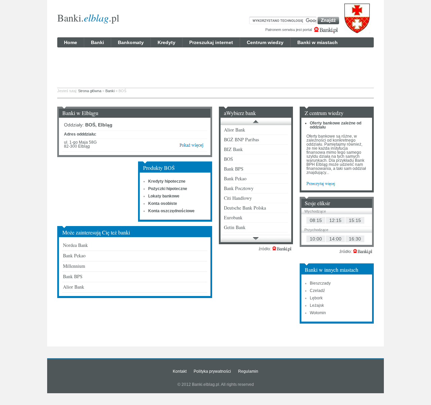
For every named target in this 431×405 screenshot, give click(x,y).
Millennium (74, 266)
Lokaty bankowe (163, 196)
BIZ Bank (233, 149)
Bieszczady (320, 283)
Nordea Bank (75, 245)
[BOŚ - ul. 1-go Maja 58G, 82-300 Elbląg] (191, 146)
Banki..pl (88, 17)
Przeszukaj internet (211, 42)
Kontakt (180, 371)
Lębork (316, 298)
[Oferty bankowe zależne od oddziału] (321, 183)
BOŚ (228, 159)
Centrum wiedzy (265, 42)
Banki (97, 42)
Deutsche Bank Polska (245, 208)
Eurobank (233, 217)
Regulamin (248, 371)
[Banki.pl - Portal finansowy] (282, 249)
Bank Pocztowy (239, 188)
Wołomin (318, 312)
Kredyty (166, 42)
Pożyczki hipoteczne (167, 188)
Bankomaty (131, 42)
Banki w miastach (317, 42)
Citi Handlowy (238, 198)
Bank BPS (72, 276)
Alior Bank (73, 287)
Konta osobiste (162, 203)
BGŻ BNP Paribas (241, 139)
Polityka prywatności (212, 371)
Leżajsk (317, 305)
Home (70, 42)
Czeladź (317, 290)
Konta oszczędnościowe (171, 211)
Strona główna (89, 91)
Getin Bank (234, 227)
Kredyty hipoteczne (167, 181)
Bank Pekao (74, 255)
